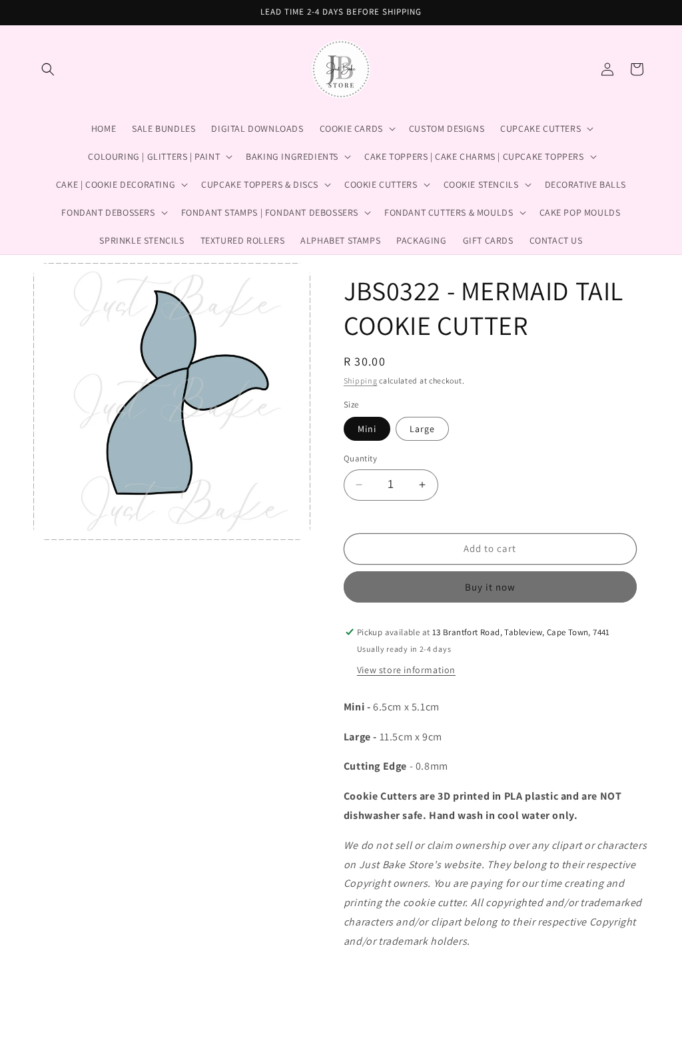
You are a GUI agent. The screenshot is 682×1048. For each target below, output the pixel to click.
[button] (48, 69)
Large (422, 429)
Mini (367, 429)
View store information (406, 670)
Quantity (360, 458)
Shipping (361, 381)
